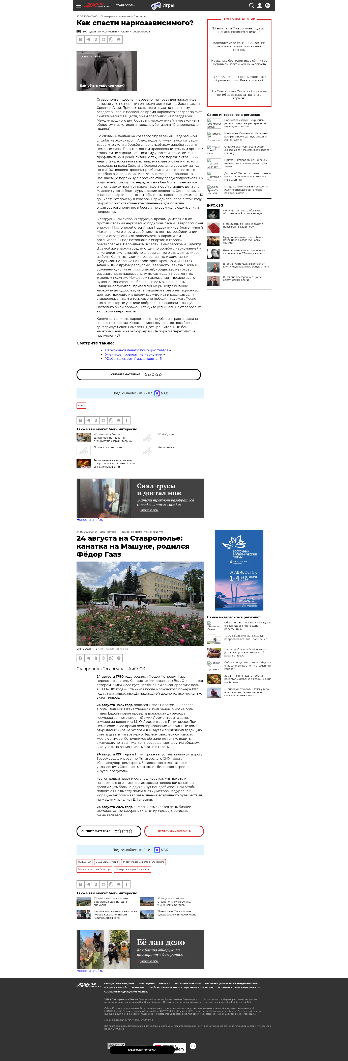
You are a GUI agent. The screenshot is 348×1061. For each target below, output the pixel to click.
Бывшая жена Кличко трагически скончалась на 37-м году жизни (244, 252)
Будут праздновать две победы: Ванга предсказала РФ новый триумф (243, 240)
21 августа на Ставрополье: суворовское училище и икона (176, 913)
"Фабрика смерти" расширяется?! (133, 359)
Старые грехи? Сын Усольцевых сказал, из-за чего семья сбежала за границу (246, 150)
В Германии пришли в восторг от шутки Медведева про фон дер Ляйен (246, 265)
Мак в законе (165, 447)
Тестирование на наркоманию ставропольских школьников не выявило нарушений (114, 463)
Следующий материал (142, 1050)
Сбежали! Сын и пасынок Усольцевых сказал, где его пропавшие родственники (247, 625)
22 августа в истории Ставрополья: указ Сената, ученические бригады (174, 901)
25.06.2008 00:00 (87, 16)
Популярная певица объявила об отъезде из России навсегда (242, 212)
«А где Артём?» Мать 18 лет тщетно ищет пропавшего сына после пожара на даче (246, 190)
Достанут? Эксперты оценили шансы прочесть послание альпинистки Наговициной (247, 176)
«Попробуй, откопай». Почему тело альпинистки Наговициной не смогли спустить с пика (246, 692)
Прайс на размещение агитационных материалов (181, 987)
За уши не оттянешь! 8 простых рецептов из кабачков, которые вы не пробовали (247, 679)
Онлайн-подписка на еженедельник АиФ (231, 983)
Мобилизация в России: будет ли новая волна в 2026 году (244, 225)
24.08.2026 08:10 (87, 531)
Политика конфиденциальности (239, 987)
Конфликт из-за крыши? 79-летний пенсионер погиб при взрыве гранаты (239, 46)
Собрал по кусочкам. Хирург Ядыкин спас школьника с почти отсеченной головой (247, 665)
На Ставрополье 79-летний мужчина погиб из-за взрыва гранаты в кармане (239, 95)
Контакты (138, 987)
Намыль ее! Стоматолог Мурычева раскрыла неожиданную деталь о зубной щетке (246, 136)
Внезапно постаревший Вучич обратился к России (242, 278)
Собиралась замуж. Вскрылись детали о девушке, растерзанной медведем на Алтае (245, 123)
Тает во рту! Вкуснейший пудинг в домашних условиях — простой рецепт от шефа (245, 652)
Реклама (164, 983)
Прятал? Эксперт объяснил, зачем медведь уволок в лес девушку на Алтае (245, 163)
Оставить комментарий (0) (174, 831)
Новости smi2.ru (90, 520)
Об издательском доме (119, 983)
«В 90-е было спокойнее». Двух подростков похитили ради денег (245, 637)
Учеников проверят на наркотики (133, 354)
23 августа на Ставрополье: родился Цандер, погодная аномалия (239, 30)
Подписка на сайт (115, 987)
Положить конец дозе (108, 447)
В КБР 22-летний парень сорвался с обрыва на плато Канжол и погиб (239, 78)
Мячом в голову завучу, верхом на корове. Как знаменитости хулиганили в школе (115, 914)
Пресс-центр (146, 983)
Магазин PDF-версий (188, 983)
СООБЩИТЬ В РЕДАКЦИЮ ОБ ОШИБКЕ (126, 991)
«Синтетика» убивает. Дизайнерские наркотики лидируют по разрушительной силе (105, 439)
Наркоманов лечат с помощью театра (136, 350)
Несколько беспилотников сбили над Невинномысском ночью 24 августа (239, 62)
